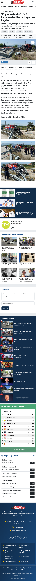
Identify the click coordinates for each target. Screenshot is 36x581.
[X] (13, 537)
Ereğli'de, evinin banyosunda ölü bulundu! (6, 280)
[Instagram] (16, 537)
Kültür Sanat (29, 573)
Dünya (4, 568)
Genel (3, 6)
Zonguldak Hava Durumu (25, 546)
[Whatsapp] (22, 537)
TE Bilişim (22, 578)
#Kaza (11, 31)
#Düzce (19, 31)
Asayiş (17, 6)
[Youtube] (19, 537)
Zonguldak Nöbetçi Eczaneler (9, 546)
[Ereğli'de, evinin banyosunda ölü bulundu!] (9, 272)
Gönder (5, 308)
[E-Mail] (12, 227)
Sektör (19, 568)
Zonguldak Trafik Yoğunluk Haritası (24, 551)
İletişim (30, 568)
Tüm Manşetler (25, 556)
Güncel (10, 6)
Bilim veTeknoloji (12, 568)
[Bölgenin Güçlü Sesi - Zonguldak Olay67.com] (17, 2)
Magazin (25, 568)
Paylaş (5, 62)
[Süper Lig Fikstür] (34, 455)
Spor (20, 575)
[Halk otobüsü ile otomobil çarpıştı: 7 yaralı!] (9, 241)
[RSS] (25, 537)
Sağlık (31, 6)
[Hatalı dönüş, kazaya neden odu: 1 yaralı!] (27, 241)
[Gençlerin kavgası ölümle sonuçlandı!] (9, 258)
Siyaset (24, 6)
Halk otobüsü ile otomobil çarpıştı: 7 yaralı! (7, 249)
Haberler (4, 11)
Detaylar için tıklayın (18, 449)
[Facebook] (10, 537)
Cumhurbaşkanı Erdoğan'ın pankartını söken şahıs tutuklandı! (26, 280)
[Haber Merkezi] (5, 224)
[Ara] (33, 2)
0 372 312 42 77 (19, 527)
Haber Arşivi (24, 561)
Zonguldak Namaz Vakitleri (9, 551)
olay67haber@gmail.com (19, 530)
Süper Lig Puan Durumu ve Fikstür (8, 557)
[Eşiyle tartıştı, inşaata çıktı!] (27, 258)
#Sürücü (4, 31)
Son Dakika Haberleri (10, 561)
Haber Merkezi (16, 223)
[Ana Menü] (2, 2)
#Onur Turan (28, 31)
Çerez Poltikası (20, 570)
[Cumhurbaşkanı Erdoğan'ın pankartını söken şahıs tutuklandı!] (27, 272)
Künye (13, 570)
